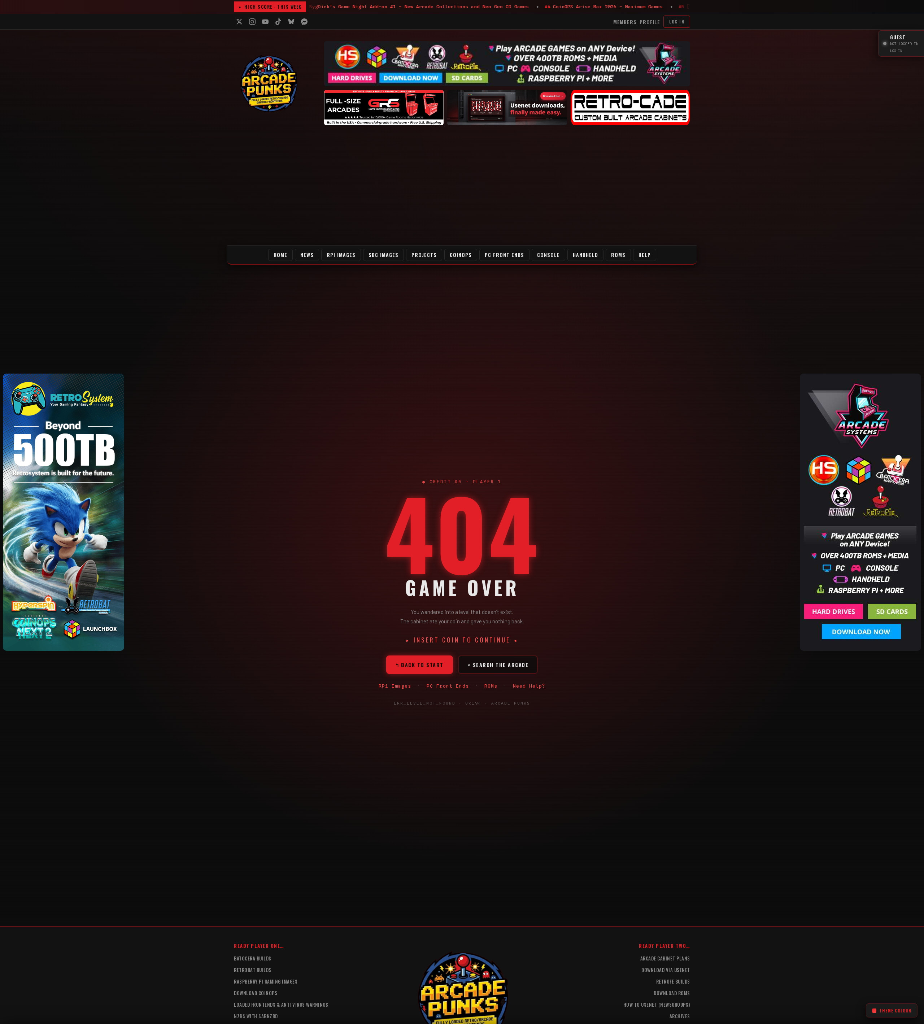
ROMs (618, 254)
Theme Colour (895, 1010)
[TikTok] (278, 21)
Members (625, 22)
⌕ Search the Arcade (498, 664)
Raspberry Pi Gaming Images (265, 981)
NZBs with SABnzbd (256, 1016)
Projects (424, 254)
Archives (680, 1016)
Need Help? (529, 686)
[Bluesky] (291, 21)
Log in (676, 21)
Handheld (585, 254)
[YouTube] (265, 21)
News (307, 254)
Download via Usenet (665, 969)
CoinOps (461, 254)
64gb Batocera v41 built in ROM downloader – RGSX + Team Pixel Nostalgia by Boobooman (548, 6)
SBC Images (383, 254)
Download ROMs (672, 993)
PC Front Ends (504, 254)
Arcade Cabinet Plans (665, 958)
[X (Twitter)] (239, 21)
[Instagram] (252, 21)
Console (548, 254)
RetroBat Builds (252, 969)
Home (280, 254)
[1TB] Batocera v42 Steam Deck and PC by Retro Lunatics (325, 6)
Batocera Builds (252, 958)
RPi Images (341, 254)
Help (644, 254)
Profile (650, 22)
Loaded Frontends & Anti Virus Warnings (281, 1004)
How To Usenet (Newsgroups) (656, 1004)
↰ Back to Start (420, 664)
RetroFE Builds (673, 981)
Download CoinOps (255, 993)
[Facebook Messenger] (304, 21)
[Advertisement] (462, 191)
